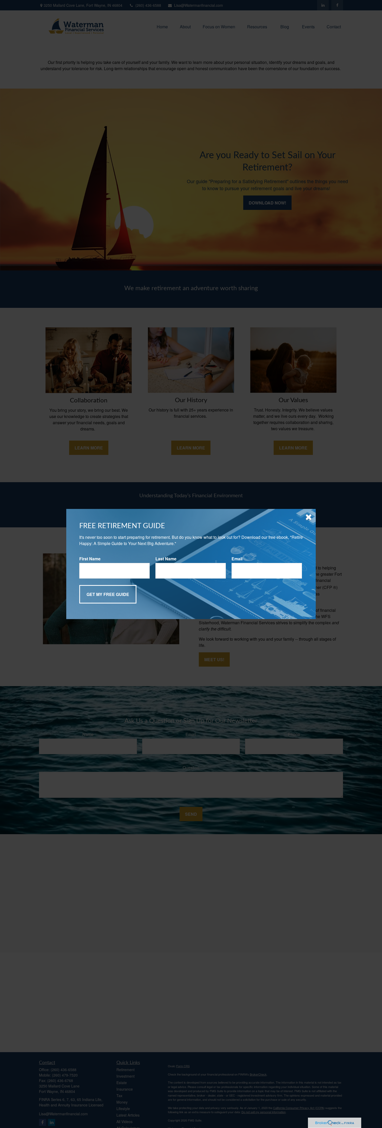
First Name (90, 559)
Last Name (165, 559)
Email (237, 559)
